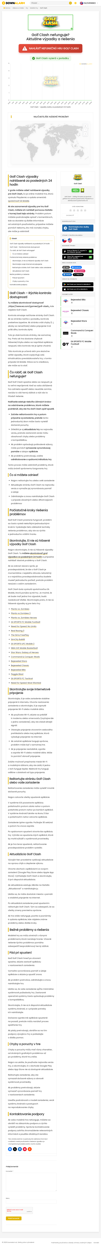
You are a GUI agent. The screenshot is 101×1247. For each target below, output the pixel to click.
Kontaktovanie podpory (18, 285)
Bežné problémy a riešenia (19, 274)
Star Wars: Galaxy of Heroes (25, 652)
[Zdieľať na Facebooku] (10, 1149)
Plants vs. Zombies (20, 609)
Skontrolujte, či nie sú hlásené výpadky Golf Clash (30, 261)
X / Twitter (69, 271)
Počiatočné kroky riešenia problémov (23, 257)
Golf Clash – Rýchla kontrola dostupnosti (25, 247)
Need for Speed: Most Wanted (26, 682)
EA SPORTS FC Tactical (22, 678)
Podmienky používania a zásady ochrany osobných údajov (71, 1243)
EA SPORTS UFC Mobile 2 (22, 643)
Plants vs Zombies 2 (21, 613)
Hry (27, 8)
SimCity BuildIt (18, 639)
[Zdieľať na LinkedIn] (20, 1149)
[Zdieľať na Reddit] (30, 1149)
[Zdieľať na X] (15, 1149)
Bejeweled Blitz (18, 669)
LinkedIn (68, 274)
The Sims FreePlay (20, 635)
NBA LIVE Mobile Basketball (24, 648)
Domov (7, 8)
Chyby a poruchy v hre (20, 281)
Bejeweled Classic (20, 665)
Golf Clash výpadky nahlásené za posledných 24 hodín (30, 244)
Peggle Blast (17, 674)
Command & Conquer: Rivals (25, 656)
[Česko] (64, 240)
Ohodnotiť (70, 215)
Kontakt (96, 1243)
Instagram (80, 271)
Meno (8, 1198)
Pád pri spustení (18, 278)
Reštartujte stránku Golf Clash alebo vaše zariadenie (31, 267)
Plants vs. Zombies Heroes (24, 617)
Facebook (77, 267)
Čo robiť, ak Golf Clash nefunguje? (22, 250)
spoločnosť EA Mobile (18, 201)
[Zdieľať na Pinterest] (25, 1149)
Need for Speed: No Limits (23, 626)
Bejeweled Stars (19, 661)
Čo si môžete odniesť (20, 254)
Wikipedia (79, 274)
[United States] (70, 240)
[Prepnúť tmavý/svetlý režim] (75, 3)
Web (67, 267)
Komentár (9, 1171)
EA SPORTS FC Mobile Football (25, 622)
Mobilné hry (34, 8)
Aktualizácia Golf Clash (20, 271)
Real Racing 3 (17, 630)
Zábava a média (18, 8)
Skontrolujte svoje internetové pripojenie (27, 264)
